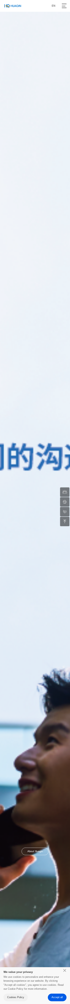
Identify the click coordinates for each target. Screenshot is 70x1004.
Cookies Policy (15, 997)
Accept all (57, 997)
